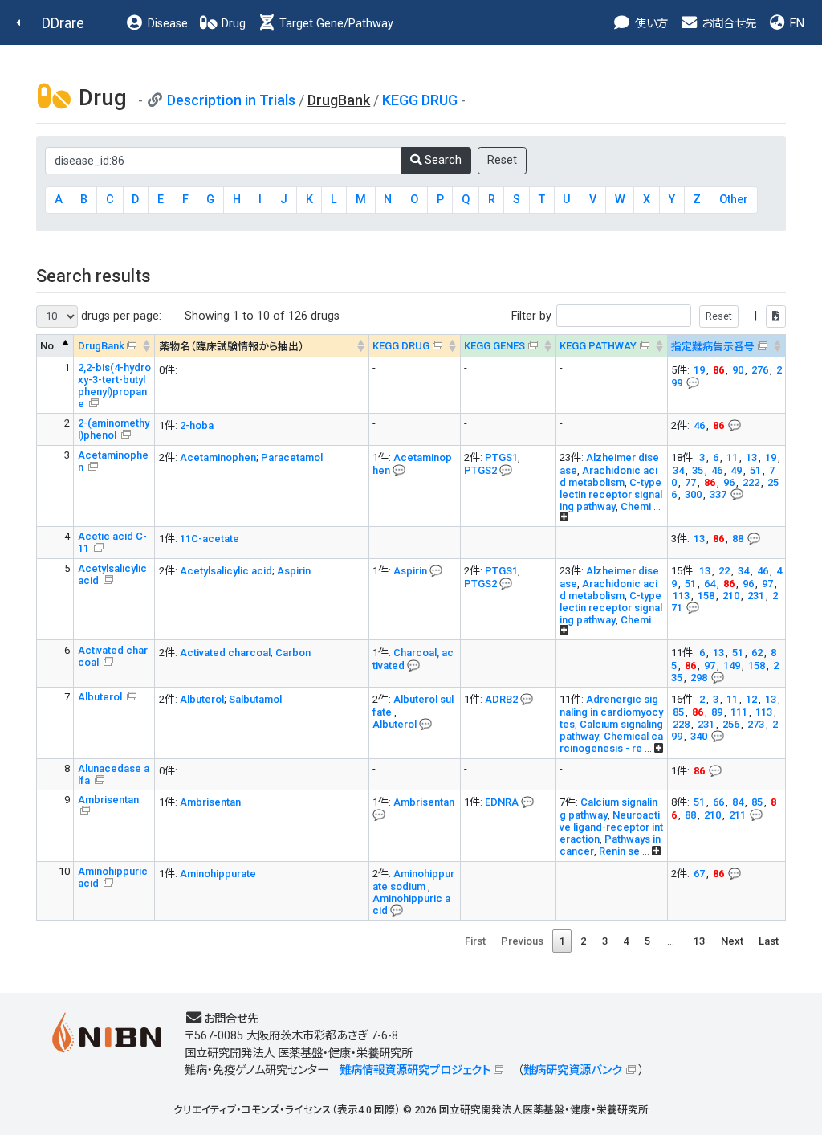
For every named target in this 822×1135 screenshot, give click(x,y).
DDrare (63, 22)
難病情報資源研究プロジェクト (415, 1070)
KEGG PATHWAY (598, 346)
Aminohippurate (218, 874)
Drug (232, 24)
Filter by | (635, 316)
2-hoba (197, 425)
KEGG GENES (494, 346)
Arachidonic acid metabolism (608, 476)
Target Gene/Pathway (334, 24)
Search (441, 160)
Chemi (636, 506)
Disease (166, 24)
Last (769, 941)
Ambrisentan (108, 800)
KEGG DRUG (420, 100)
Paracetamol (292, 457)
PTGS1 (501, 457)
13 (699, 941)
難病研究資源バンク (572, 1070)
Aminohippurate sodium (413, 880)
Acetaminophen (218, 457)
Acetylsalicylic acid (112, 574)
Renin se (619, 851)
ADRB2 (501, 699)
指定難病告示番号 (713, 347)
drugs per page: (119, 316)
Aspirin (294, 571)
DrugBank (101, 346)
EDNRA (502, 802)
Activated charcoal (113, 656)
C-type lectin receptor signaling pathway (611, 494)
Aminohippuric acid (113, 877)
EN (795, 24)
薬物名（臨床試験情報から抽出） (231, 347)
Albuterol (101, 697)
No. (48, 346)
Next (732, 941)
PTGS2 (480, 470)
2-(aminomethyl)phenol (113, 429)
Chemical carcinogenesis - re (611, 742)
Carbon (293, 653)
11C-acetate (209, 539)
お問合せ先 (727, 24)
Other (733, 199)
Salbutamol (255, 699)
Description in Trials (231, 100)
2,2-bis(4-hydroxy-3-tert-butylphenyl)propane (114, 385)
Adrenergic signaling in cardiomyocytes (611, 711)
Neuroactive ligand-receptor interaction (611, 827)
